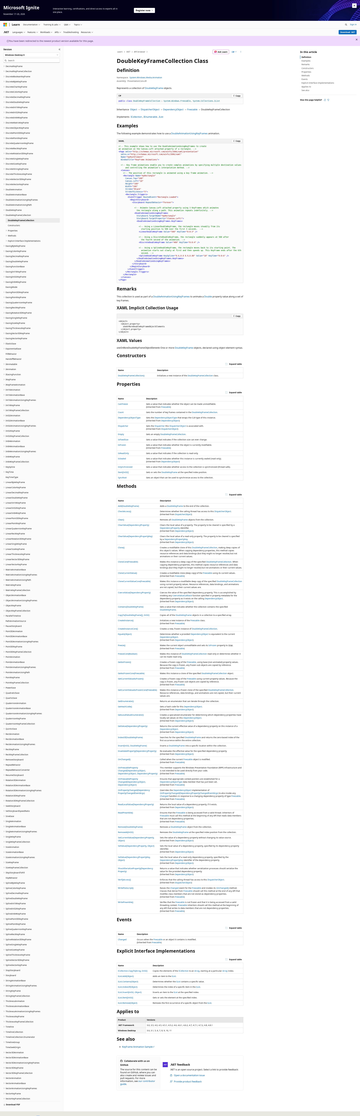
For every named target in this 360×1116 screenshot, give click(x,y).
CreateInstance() (125, 620)
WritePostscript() (125, 888)
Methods (306, 75)
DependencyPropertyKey (175, 539)
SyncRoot (122, 477)
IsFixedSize (123, 439)
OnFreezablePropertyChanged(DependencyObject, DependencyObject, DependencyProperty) (138, 770)
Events (305, 79)
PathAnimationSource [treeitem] (16, 621)
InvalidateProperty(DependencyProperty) (137, 751)
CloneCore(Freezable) (128, 561)
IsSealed (122, 458)
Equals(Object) (125, 634)
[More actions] (240, 52)
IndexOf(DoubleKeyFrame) (130, 737)
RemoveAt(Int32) (125, 832)
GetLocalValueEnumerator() (131, 715)
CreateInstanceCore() (128, 628)
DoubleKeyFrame (154, 88)
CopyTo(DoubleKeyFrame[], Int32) (133, 615)
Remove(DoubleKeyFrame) (130, 827)
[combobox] (31, 55)
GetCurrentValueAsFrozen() (130, 678)
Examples (306, 60)
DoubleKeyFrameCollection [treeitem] (21, 220)
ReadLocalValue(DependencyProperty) (136, 804)
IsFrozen (122, 445)
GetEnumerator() (126, 701)
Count (121, 412)
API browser (139, 51)
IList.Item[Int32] (125, 997)
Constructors (308, 68)
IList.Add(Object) (126, 976)
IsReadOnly (123, 453)
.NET (128, 51)
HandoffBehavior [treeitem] (14, 359)
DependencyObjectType (129, 417)
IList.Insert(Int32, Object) (129, 992)
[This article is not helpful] (328, 100)
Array (196, 970)
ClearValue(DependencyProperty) (133, 525)
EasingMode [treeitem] (11, 287)
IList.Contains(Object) (128, 981)
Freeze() (121, 645)
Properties (306, 72)
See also (305, 90)
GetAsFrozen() (124, 662)
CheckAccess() (124, 511)
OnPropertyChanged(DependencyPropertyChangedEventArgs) (189, 793)
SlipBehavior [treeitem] (11, 877)
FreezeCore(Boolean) (127, 653)
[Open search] (346, 24)
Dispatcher (123, 426)
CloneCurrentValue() (127, 573)
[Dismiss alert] (354, 5)
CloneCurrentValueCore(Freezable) (134, 581)
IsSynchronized (125, 467)
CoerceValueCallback (182, 595)
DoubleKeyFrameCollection (200, 375)
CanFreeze (123, 404)
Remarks (306, 64)
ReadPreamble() (125, 812)
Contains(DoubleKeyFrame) (130, 606)
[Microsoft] (5, 24)
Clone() (121, 547)
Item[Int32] (123, 472)
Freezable (192, 109)
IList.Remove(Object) (127, 1003)
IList (161, 116)
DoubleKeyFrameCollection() (131, 375)
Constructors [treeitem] (14, 225)
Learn (120, 51)
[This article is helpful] (325, 100)
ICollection (136, 116)
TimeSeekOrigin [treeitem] (13, 1047)
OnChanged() (124, 759)
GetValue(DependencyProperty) (132, 726)
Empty (121, 434)
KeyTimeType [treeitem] (12, 477)
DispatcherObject (150, 109)
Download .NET (347, 32)
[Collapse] (59, 49)
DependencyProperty (170, 528)
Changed (164, 796)
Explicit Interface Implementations (318, 82)
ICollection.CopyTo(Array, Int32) (132, 970)
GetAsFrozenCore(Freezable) (131, 673)
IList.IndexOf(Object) (127, 987)
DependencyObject (173, 109)
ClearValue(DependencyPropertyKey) (135, 536)
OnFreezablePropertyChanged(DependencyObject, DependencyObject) (132, 782)
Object (133, 109)
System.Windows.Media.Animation (146, 77)
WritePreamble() (125, 902)
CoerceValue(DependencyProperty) (134, 592)
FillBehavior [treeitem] (11, 354)
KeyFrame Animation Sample (137, 1046)
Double (208, 296)
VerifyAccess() (124, 879)
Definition (306, 57)
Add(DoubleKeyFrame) (128, 506)
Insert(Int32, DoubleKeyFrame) (132, 745)
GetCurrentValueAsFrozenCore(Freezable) (137, 690)
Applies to (306, 86)
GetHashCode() (125, 706)
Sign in (353, 24)
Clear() (121, 519)
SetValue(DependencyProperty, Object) (136, 846)
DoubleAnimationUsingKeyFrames (189, 133)
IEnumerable (150, 116)
